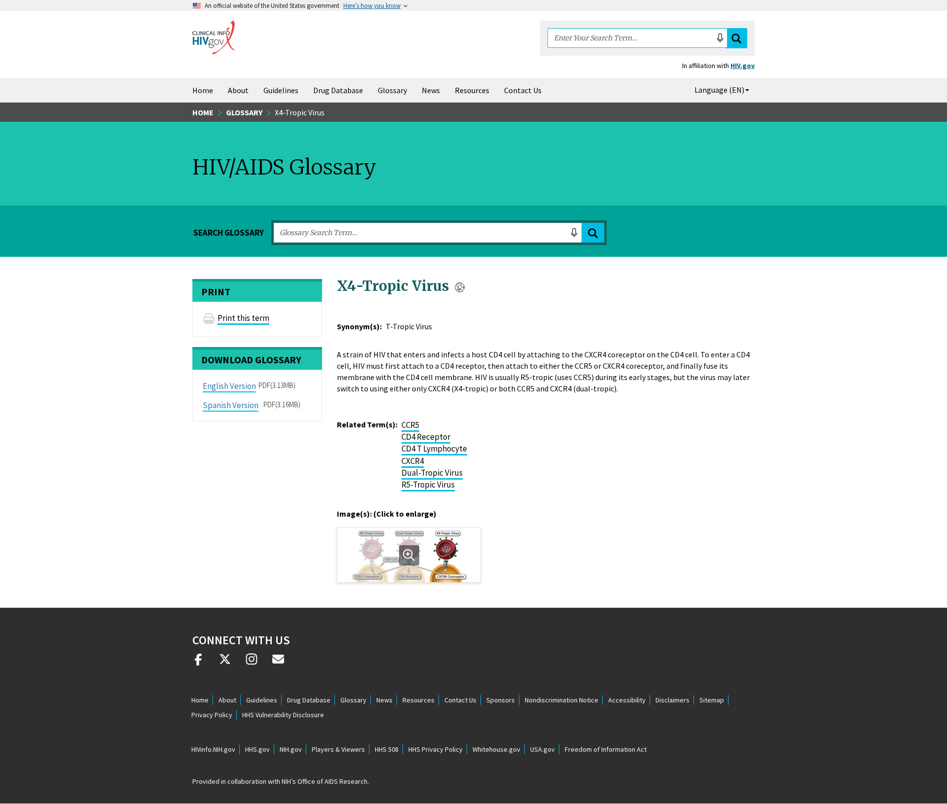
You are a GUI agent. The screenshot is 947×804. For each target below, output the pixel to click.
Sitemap (711, 700)
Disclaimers (673, 700)
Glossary (392, 90)
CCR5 (410, 424)
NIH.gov (291, 749)
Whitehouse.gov (496, 749)
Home (202, 90)
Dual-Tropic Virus (432, 472)
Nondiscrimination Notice (561, 700)
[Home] (213, 37)
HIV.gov (742, 65)
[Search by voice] (720, 38)
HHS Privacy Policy (435, 749)
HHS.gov (257, 749)
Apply (593, 233)
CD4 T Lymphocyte (434, 448)
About (238, 90)
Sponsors (500, 700)
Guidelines (280, 90)
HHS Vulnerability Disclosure (283, 714)
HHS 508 (387, 749)
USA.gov (542, 749)
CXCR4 (412, 460)
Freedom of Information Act (606, 749)
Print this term (243, 318)
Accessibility (627, 700)
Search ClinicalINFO (736, 38)
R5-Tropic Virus (428, 484)
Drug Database (338, 90)
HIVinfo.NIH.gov (213, 749)
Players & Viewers (338, 749)
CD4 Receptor (425, 436)
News (431, 90)
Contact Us (523, 90)
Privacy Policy (211, 714)
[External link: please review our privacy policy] (198, 663)
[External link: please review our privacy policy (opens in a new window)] (225, 663)
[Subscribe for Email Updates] (278, 663)
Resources (472, 90)
